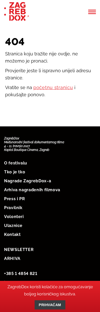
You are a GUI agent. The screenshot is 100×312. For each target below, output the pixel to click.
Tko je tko (14, 172)
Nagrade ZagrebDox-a (27, 180)
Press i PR (14, 198)
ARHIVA (12, 258)
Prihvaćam (50, 305)
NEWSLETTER (19, 249)
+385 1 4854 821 (20, 273)
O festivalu (15, 163)
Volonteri (14, 216)
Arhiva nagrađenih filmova (32, 189)
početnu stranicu (53, 87)
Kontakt (12, 234)
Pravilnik (13, 207)
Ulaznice (13, 225)
